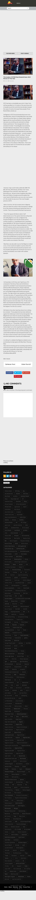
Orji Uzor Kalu (19, 782)
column (16, 577)
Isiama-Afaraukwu (9, 682)
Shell (24, 826)
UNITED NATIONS (20, 863)
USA (13, 866)
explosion (13, 614)
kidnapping (24, 695)
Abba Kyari (25, 493)
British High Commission (21, 561)
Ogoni (20, 769)
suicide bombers (9, 847)
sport (23, 845)
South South (21, 837)
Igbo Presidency (24, 661)
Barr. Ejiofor (17, 538)
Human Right (21, 653)
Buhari (14, 564)
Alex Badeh (20, 514)
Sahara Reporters (17, 818)
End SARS (17, 609)
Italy (12, 685)
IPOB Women (8, 679)
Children (7, 569)
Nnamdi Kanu (22, 756)
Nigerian (18, 737)
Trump (29, 855)
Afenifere (18, 501)
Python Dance (20, 800)
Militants (26, 708)
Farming (16, 622)
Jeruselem (24, 685)
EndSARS (25, 609)
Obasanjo (17, 766)
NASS (6, 716)
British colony (8, 561)
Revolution (7, 813)
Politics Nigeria (26, 790)
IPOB (15, 674)
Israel (6, 685)
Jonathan (7, 690)
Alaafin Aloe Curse (9, 514)
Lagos (19, 698)
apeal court (7, 525)
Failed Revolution (9, 619)
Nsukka (27, 763)
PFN (26, 784)
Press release (17, 792)
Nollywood (7, 761)
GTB (22, 645)
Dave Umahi (26, 588)
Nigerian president (9, 750)
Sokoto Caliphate (22, 832)
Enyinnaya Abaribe (15, 611)
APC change (23, 522)
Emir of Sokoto (8, 609)
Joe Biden (27, 687)
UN (23, 860)
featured (14, 624)
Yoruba (28, 876)
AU (22, 533)
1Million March (8, 491)
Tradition (22, 855)
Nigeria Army (19, 724)
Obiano (24, 766)
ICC (28, 656)
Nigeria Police (17, 732)
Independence (18, 666)
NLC (15, 756)
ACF (23, 499)
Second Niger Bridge (25, 821)
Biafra (16, 543)
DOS (16, 596)
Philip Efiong (8, 787)
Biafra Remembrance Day (11, 551)
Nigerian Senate (9, 753)
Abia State (7, 496)
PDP (13, 784)
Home (5, 887)
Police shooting (9, 790)
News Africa (25, 716)
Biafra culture (24, 543)
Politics (17, 790)
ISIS (18, 682)
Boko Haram (19, 556)
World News (21, 876)
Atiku (6, 533)
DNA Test (25, 593)
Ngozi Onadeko (8, 719)
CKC (26, 572)
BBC (6, 540)
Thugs (26, 853)
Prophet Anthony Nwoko (21, 797)
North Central (23, 761)
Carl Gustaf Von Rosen (10, 567)
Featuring (7, 627)
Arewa (6, 527)
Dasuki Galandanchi (9, 588)
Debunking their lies (20, 590)
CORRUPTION (8, 580)
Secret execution (9, 824)
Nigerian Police (18, 748)
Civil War (15, 572)
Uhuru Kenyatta (8, 860)
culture (29, 582)
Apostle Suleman (17, 525)
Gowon (15, 645)
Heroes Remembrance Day (11, 651)
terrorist (15, 850)
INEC (26, 666)
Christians (7, 572)
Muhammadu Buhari (21, 714)
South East (24, 834)
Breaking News (18, 559)
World (6, 874)
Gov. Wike (28, 643)
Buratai (21, 564)
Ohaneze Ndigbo (21, 771)
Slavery (6, 832)
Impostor (26, 664)
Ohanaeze (27, 769)
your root (7, 879)
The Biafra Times (22, 885)
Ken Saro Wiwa (23, 693)
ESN (24, 611)
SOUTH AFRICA (15, 834)
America (7, 519)
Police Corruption (25, 787)
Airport (25, 506)
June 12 (27, 690)
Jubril (21, 690)
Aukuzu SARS (8, 535)
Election (15, 606)
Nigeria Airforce (9, 724)
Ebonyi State (14, 601)
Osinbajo (7, 784)
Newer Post (11, 364)
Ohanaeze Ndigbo (9, 771)
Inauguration (8, 666)
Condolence (24, 577)
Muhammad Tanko (9, 714)
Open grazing (15, 777)
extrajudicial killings (23, 616)
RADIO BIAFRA (18, 803)
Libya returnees (19, 700)
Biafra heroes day (9, 548)
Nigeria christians (9, 727)
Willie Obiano (23, 871)
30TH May (17, 491)
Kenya (16, 695)
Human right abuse (9, 656)
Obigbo (6, 769)
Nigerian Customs (9, 742)
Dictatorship (17, 593)
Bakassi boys (8, 538)
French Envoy (8, 635)
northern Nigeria (9, 763)
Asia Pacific (17, 530)
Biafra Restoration (24, 551)
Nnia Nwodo (23, 758)
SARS (16, 821)
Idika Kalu (14, 659)
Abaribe (18, 493)
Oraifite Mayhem (9, 782)
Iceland (6, 659)
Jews (6, 687)
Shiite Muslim (8, 829)
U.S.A (16, 858)
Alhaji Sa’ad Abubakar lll (11, 517)
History (22, 651)
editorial (7, 603)
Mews (26, 706)
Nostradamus (19, 763)
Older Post (25, 364)
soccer (12, 832)
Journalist (14, 690)
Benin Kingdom (13, 540)
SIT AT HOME (18, 829)
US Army (7, 866)
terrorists (22, 850)
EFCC (21, 603)
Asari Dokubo (8, 530)
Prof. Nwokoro (8, 797)
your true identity (16, 879)
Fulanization (18, 637)
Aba (24, 491)
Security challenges (21, 824)
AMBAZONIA (23, 517)
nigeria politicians (9, 735)
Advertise (15, 887)
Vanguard (19, 866)
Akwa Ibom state (9, 512)
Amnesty (14, 519)
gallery (26, 637)
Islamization (25, 682)
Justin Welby (8, 693)
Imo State (18, 664)
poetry (15, 787)
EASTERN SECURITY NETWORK (22, 598)
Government (8, 645)
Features (22, 624)
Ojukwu (6, 774)
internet (24, 672)
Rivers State (16, 813)
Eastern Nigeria (8, 598)
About (10, 887)
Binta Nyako (24, 554)
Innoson (7, 669)
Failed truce (20, 619)
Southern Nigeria (22, 842)
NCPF (11, 716)
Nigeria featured (20, 729)
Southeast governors (10, 842)
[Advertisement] (18, 31)
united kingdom (9, 863)
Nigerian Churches (9, 740)
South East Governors (10, 837)
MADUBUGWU (18, 703)
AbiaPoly (15, 496)
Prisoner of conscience (21, 795)
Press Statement (9, 795)
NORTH (15, 761)
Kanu (15, 693)
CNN (6, 575)
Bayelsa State (26, 538)
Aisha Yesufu (17, 509)
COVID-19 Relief (27, 580)
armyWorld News (15, 527)
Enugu (6, 611)
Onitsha (7, 777)
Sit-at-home (27, 829)
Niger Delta (18, 719)
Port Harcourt (8, 792)
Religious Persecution (10, 811)
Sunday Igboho (20, 847)
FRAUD (24, 630)
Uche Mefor (23, 858)
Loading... (5, 462)
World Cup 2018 (14, 874)
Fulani (15, 635)
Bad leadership (25, 535)
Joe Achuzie (19, 687)
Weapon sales (13, 871)
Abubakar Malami (25, 496)
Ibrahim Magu (20, 656)
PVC (12, 800)
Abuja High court (15, 499)
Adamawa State (9, 501)
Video (25, 866)
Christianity (27, 569)
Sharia (6, 826)
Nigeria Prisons (20, 735)
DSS (21, 596)
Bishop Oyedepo (9, 556)
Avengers (16, 535)
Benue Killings (8, 543)
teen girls (7, 850)
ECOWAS (23, 601)
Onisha (24, 774)
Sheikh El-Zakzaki (15, 826)
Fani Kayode (8, 622)
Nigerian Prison (21, 750)
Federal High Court (17, 627)
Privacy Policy (26, 887)
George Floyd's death (10, 643)
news (17, 716)
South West (7, 840)
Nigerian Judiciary (26, 745)
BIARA (16, 554)
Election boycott (25, 606)
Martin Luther (8, 706)
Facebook (10, 372)
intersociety (8, 674)
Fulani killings (8, 637)
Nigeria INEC (8, 732)
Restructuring (22, 811)
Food (18, 630)
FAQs (20, 887)
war (5, 871)
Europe (6, 614)
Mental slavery (18, 706)
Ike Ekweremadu (9, 664)
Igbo (6, 661)
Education (14, 603)
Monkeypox (17, 711)
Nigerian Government (22, 742)
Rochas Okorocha (26, 813)
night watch (8, 756)
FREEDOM (7, 632)
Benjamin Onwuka (25, 540)
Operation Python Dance (11, 779)
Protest (6, 800)
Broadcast (7, 564)
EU (28, 611)
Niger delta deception (10, 721)
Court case (17, 580)
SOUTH (6, 834)
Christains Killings (16, 569)
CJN (21, 572)
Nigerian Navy (8, 748)
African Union (8, 506)
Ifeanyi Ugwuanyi (24, 659)
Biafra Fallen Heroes (10, 546)
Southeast (16, 840)
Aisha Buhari (8, 509)
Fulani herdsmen (24, 635)
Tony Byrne (14, 855)
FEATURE (7, 624)
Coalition (12, 575)
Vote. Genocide (17, 868)
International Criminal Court (12, 672)
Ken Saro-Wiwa (8, 695)
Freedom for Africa (17, 632)
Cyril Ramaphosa (15, 585)
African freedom (9, 504)
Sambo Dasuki (8, 821)
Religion (16, 808)
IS (19, 679)
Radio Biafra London (10, 805)
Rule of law (22, 816)
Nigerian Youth (19, 753)
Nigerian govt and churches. (11, 745)
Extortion (21, 614)
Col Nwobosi (8, 577)
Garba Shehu (8, 640)
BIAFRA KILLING (20, 548)
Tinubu (6, 855)
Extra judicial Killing (10, 616)
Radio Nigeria (21, 805)
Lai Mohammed (8, 700)
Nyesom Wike (8, 766)
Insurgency (22, 669)
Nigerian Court (20, 740)
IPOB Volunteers (20, 677)
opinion (22, 779)
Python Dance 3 (8, 803)
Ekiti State (7, 606)
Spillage (17, 845)
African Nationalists (21, 504)
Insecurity (14, 669)
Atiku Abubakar (14, 533)
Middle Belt (8, 708)
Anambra (21, 519)
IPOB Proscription (9, 677)
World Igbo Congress (10, 876)
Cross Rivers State (19, 582)
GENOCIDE (16, 640)
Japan (17, 685)
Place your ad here (8, 461)
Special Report (8, 845)
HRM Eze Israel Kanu (10, 653)
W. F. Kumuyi (27, 868)
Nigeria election (9, 729)
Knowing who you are (10, 698)
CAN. (27, 564)
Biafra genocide (22, 546)
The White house (17, 853)
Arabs (26, 525)
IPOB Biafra (22, 674)
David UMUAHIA (8, 590)
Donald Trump (8, 596)
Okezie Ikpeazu (15, 774)
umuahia (17, 860)
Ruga (15, 816)
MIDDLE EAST (17, 708)
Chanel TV (21, 567)
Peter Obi (19, 784)
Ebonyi (6, 601)
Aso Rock (25, 530)
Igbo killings (13, 661)
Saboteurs (7, 818)
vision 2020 (7, 868)
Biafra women (8, 554)
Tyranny (6, 858)
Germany (21, 643)
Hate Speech (8, 648)
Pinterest (18, 376)
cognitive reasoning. (23, 575)
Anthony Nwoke (9, 522)
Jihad (11, 687)
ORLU (27, 782)
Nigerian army (26, 737)
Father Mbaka (24, 622)
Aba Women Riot (9, 493)
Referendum (8, 808)
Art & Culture (25, 527)
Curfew (6, 585)
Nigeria (21, 721)
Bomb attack (8, 559)
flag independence (9, 630)
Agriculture (17, 506)
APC (17, 522)
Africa (25, 501)
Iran (15, 679)
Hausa (15, 648)
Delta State (8, 593)
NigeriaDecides (8, 737)
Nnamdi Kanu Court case (11, 758)
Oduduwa (14, 769)
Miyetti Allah (8, 711)
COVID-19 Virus (8, 582)
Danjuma (25, 585)
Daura (18, 588)
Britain (26, 559)
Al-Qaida (18, 512)
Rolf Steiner (8, 816)
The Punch (7, 853)
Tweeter (18, 372)
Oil (29, 771)
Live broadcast (8, 703)
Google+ (27, 372)
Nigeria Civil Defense (21, 727)
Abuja (6, 499)
